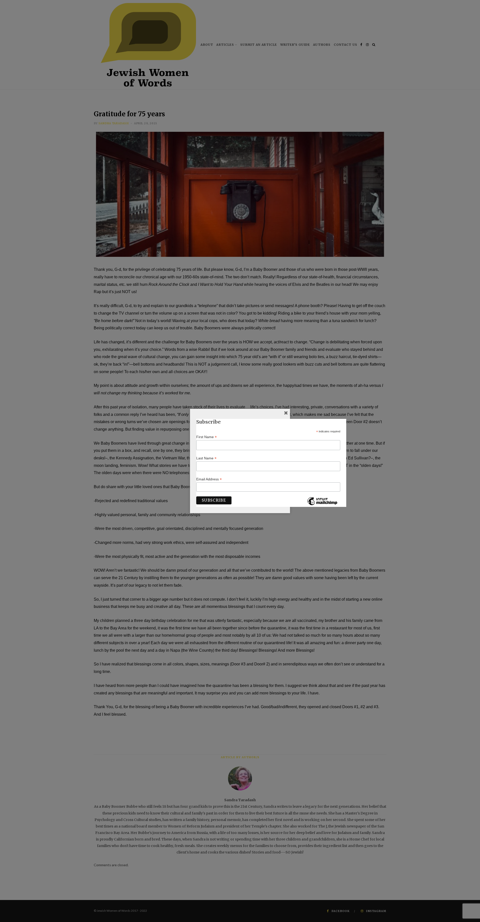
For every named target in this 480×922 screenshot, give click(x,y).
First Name (206, 437)
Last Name (206, 458)
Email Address (209, 479)
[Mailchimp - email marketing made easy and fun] (322, 505)
